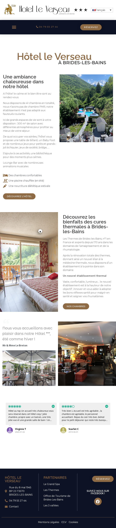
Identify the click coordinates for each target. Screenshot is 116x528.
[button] (14, 27)
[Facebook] (98, 501)
